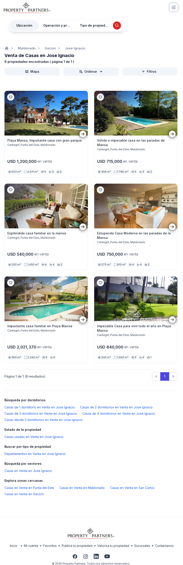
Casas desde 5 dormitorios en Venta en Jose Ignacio (43, 420)
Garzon (50, 48)
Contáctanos (164, 546)
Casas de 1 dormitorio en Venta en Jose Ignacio (39, 407)
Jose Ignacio (75, 48)
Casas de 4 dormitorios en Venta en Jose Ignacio (118, 413)
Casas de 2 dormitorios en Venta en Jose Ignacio (116, 407)
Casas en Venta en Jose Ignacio (28, 471)
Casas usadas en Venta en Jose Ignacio (33, 437)
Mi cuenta (31, 546)
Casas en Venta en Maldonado (82, 488)
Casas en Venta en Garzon (24, 494)
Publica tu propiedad (77, 546)
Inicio (13, 546)
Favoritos (50, 546)
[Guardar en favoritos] (10, 97)
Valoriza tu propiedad (113, 546)
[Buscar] (117, 25)
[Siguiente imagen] (83, 134)
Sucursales (142, 546)
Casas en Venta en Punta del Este (29, 488)
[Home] (6, 48)
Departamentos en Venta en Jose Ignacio (35, 454)
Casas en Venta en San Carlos (132, 488)
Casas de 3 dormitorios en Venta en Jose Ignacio (40, 413)
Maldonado (27, 48)
